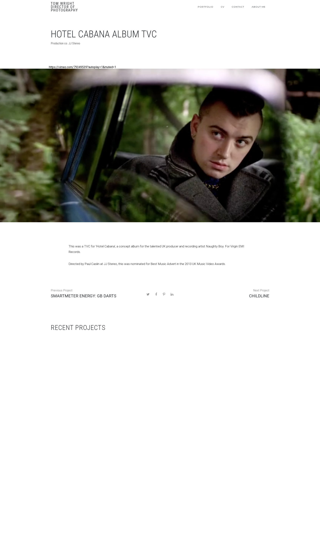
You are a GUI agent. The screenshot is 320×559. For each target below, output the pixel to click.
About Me (259, 6)
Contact (238, 6)
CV (222, 6)
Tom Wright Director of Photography (64, 6)
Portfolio (205, 6)
